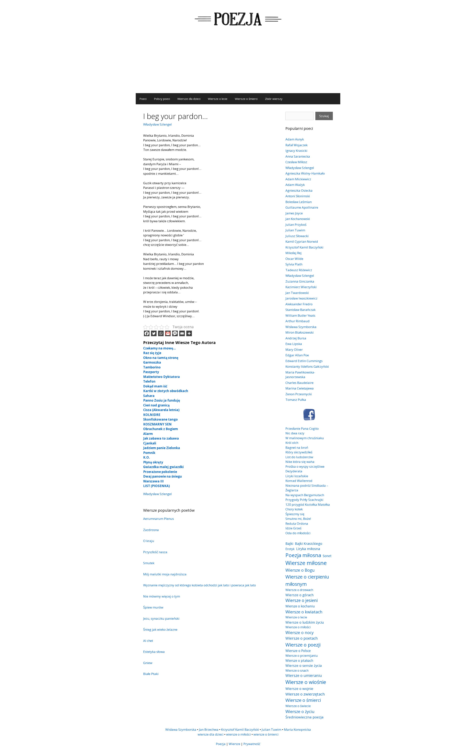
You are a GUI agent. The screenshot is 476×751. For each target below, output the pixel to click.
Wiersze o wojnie (299, 688)
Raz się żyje (152, 353)
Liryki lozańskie (296, 476)
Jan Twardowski (297, 293)
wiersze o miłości (238, 734)
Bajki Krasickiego (308, 543)
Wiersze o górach (299, 594)
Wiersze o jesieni (301, 600)
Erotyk (290, 549)
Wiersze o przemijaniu (301, 655)
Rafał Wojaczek (296, 145)
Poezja (221, 744)
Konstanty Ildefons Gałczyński (307, 366)
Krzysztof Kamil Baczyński (304, 247)
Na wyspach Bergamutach (304, 495)
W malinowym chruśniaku (304, 438)
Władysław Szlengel (157, 124)
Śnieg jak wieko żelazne (160, 629)
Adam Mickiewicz (298, 179)
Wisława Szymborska (300, 327)
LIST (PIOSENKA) (156, 486)
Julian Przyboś (295, 224)
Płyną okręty (153, 462)
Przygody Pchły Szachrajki (304, 500)
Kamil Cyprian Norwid (301, 241)
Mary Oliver (294, 349)
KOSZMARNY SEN (157, 424)
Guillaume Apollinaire (301, 207)
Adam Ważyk (295, 185)
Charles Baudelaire (299, 383)
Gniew (147, 663)
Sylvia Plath (293, 264)
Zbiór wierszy (273, 99)
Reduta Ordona (296, 523)
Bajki (289, 543)
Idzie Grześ (293, 528)
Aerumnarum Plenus (158, 518)
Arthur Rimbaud (297, 321)
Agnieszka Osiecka (299, 190)
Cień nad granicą (156, 405)
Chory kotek (294, 509)
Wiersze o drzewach (299, 590)
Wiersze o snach (296, 670)
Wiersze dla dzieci (188, 99)
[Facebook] (147, 333)
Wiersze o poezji (303, 644)
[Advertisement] (238, 65)
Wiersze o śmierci (246, 99)
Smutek (148, 563)
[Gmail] (168, 333)
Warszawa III (153, 481)
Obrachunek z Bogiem (160, 429)
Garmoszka (152, 362)
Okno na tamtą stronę (160, 358)
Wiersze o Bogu (300, 570)
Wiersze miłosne (306, 563)
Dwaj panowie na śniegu (162, 476)
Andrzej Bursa (295, 338)
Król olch (291, 443)
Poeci (143, 99)
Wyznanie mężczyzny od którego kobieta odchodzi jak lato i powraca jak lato (199, 585)
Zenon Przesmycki (298, 394)
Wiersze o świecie (298, 706)
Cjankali (149, 443)
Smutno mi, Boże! (298, 518)
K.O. (146, 457)
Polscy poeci (162, 99)
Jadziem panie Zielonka (161, 448)
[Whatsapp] (161, 333)
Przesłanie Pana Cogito (302, 428)
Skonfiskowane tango (160, 419)
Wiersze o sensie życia (303, 665)
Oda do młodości (298, 533)
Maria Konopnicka (297, 729)
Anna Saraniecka (297, 156)
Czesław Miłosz (296, 162)
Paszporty (151, 372)
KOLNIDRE (151, 415)
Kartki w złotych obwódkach (165, 391)
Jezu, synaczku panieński (161, 618)
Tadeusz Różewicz (298, 270)
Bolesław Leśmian (298, 202)
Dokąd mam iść (155, 386)
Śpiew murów (153, 607)
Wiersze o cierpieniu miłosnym (307, 580)
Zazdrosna (151, 530)
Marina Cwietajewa (299, 388)
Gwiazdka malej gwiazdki (163, 467)
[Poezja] (238, 18)
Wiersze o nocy (299, 632)
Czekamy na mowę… (159, 348)
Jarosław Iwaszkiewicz (301, 298)
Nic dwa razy (294, 433)
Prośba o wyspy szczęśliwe (304, 466)
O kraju (148, 541)
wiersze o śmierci (266, 734)
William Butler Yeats (300, 315)
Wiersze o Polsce (298, 650)
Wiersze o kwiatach (303, 611)
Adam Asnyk (294, 139)
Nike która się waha (299, 462)
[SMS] (175, 333)
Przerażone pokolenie (160, 472)
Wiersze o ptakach (299, 660)
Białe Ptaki (151, 674)
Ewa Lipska (293, 344)
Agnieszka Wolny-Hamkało (305, 173)
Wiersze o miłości (298, 627)
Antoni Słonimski (297, 196)
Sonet (327, 556)
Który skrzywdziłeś (298, 452)
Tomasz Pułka (295, 399)
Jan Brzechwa (208, 729)
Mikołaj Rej (293, 253)
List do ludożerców (299, 457)
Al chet (148, 640)
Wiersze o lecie (217, 99)
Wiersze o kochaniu (300, 606)
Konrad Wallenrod (298, 481)
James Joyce (294, 213)
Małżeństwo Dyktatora (161, 377)
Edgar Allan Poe (297, 355)
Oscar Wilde (294, 258)
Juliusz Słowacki (297, 236)
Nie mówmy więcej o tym (161, 596)
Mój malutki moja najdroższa (164, 574)
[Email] (182, 333)
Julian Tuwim (295, 230)
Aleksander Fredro (299, 304)
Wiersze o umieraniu (303, 675)
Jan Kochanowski (297, 219)
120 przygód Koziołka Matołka (307, 504)
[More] (189, 333)
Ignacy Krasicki (296, 150)
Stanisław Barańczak (300, 310)
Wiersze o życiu (299, 711)
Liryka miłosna (308, 548)
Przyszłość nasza (155, 552)
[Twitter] (154, 333)
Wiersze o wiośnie (305, 682)
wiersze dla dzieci (210, 734)
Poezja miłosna (303, 555)
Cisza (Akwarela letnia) (161, 410)
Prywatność (251, 744)
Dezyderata (293, 471)
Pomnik (149, 453)
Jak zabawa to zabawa (161, 438)
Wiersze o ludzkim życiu (304, 622)
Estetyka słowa (154, 651)
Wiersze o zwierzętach (305, 694)
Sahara (149, 396)
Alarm (148, 434)
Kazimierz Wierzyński (301, 287)
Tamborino (152, 367)
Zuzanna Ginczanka (299, 281)
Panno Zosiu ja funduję (161, 400)
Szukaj (324, 116)
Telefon (149, 381)
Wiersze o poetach (301, 638)
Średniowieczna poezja (304, 717)
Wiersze (234, 744)
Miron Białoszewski (299, 332)
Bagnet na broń (296, 447)
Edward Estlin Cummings (304, 361)
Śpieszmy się (294, 514)
